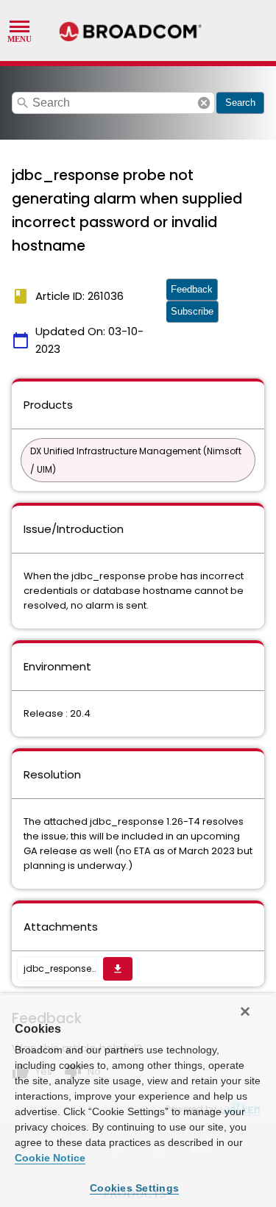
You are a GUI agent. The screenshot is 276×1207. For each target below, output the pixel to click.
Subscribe (192, 311)
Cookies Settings (134, 1188)
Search (240, 102)
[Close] (245, 1011)
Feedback (192, 289)
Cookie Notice (50, 1158)
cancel (204, 103)
